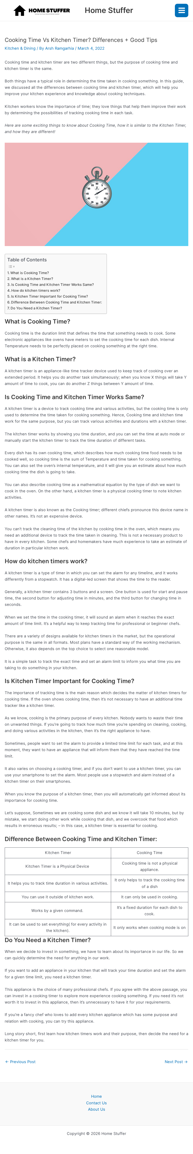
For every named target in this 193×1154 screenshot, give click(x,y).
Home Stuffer (109, 10)
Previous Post (20, 1061)
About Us (96, 1109)
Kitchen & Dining (20, 48)
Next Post (176, 1061)
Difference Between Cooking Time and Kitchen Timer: (56, 302)
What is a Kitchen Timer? (32, 279)
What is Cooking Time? (29, 273)
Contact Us (96, 1103)
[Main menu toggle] (181, 10)
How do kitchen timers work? (35, 290)
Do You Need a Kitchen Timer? (36, 308)
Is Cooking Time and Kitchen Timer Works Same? (52, 285)
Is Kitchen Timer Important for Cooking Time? (49, 296)
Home (96, 1096)
